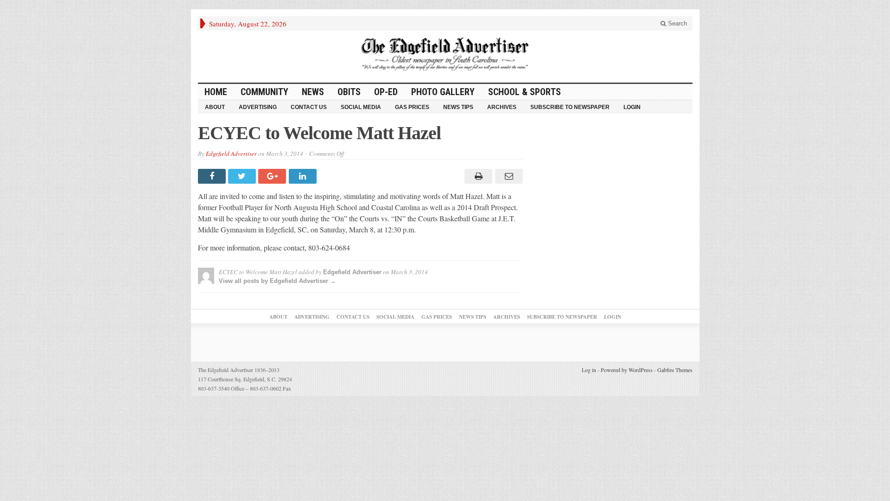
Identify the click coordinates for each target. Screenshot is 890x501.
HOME (215, 91)
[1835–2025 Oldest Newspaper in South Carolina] (445, 54)
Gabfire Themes (675, 369)
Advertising (258, 107)
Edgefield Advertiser (231, 153)
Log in (589, 369)
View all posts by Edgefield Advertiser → (277, 280)
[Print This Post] (477, 176)
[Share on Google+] (273, 176)
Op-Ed (386, 91)
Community (264, 91)
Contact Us (309, 107)
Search (676, 23)
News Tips (458, 107)
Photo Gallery (443, 91)
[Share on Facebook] (213, 176)
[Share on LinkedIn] (304, 176)
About (215, 107)
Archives (501, 107)
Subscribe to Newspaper (570, 107)
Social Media (361, 107)
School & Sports (524, 91)
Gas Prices (412, 107)
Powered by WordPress (627, 369)
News (313, 91)
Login (632, 107)
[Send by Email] (507, 176)
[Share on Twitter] (243, 176)
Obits (349, 91)
